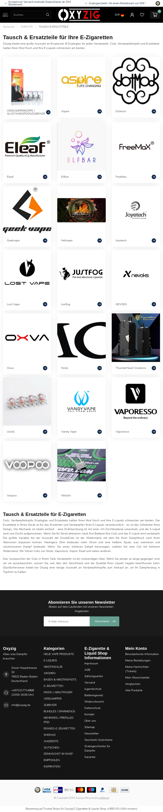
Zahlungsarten (93, 676)
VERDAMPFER (53, 699)
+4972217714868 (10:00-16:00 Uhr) (22, 692)
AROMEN (49, 673)
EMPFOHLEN (52, 760)
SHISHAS (50, 735)
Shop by (90, 797)
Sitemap (89, 727)
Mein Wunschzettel (137, 677)
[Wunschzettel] (142, 15)
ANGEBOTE (51, 741)
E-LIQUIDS (50, 660)
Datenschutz (92, 708)
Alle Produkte (134, 690)
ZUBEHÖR (26, 27)
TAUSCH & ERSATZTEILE (53, 27)
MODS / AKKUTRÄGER (58, 692)
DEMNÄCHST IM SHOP (58, 754)
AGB (87, 670)
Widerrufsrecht (94, 702)
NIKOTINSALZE (53, 667)
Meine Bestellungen (137, 660)
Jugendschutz (92, 689)
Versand (89, 682)
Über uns (90, 721)
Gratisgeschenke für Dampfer (97, 748)
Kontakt (89, 714)
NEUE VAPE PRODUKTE (59, 654)
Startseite (9, 27)
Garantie (89, 757)
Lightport (104, 797)
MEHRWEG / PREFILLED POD (59, 720)
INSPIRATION (52, 766)
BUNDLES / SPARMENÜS (59, 711)
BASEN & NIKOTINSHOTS (60, 679)
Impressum (91, 663)
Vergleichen (132, 684)
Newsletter (91, 733)
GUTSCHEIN (51, 748)
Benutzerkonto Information (142, 654)
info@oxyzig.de (20, 705)
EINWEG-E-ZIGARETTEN (59, 728)
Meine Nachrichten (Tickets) (137, 669)
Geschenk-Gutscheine (98, 740)
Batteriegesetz (93, 695)
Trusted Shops (51, 809)
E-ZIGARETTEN (53, 686)
